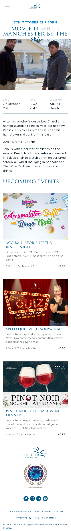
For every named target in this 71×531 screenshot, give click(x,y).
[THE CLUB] (35, 6)
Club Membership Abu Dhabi (23, 511)
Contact (58, 511)
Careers (46, 511)
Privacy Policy (23, 517)
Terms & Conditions (45, 517)
